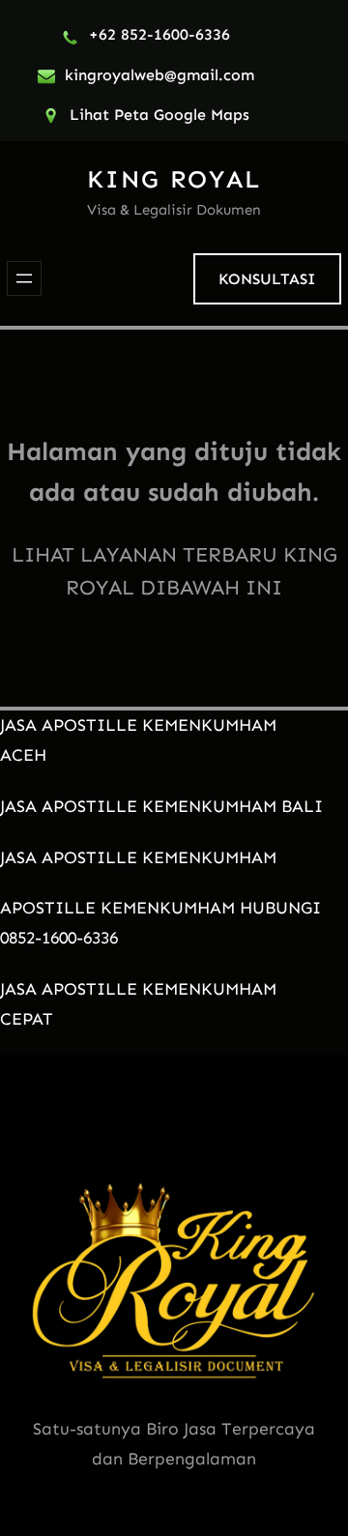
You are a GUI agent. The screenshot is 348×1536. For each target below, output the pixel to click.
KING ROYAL (174, 179)
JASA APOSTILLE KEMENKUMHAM (138, 857)
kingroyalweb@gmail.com (159, 75)
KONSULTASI (266, 279)
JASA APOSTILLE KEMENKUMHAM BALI (161, 806)
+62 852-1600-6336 (159, 34)
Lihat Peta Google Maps (159, 114)
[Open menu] (24, 278)
